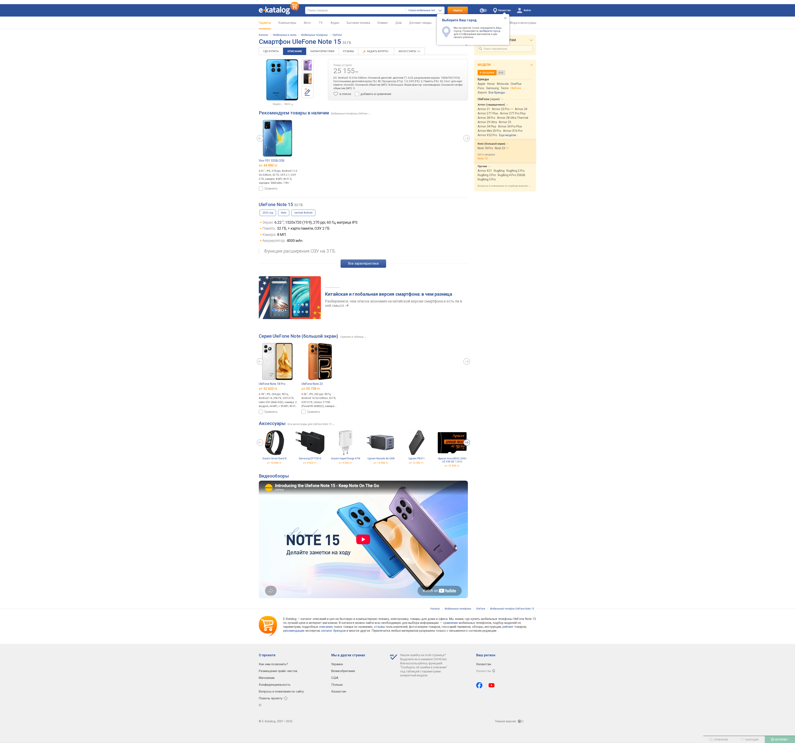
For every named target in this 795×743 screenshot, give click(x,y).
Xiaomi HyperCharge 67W (345, 458)
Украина (337, 664)
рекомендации (293, 631)
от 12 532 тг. (416, 462)
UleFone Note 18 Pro (272, 383)
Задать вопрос (378, 51)
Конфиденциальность (274, 685)
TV (320, 22)
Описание (294, 51)
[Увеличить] (282, 80)
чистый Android (303, 212)
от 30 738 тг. (311, 389)
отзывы (379, 627)
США (334, 678)
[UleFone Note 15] (307, 65)
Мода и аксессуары (523, 22)
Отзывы (348, 51)
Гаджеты (265, 22)
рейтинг (507, 627)
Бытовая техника (358, 22)
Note (283, 212)
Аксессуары (409, 51)
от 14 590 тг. (381, 462)
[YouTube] (492, 685)
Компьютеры (287, 22)
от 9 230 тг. (346, 462)
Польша (337, 685)
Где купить (271, 51)
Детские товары (420, 22)
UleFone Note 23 (312, 383)
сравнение (450, 623)
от (452, 465)
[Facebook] (479, 685)
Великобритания (343, 671)
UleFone (337, 35)
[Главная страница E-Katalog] (279, 10)
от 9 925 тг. (310, 462)
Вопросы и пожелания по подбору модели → (504, 186)
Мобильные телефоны (314, 35)
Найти (457, 10)
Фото (307, 22)
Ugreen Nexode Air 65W (381, 458)
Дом (398, 22)
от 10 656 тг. (274, 462)
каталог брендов (333, 631)
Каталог (263, 35)
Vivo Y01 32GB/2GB (271, 160)
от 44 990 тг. (268, 165)
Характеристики (322, 51)
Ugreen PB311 (416, 458)
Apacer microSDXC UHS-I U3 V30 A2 (452, 460)
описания (325, 627)
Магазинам (267, 678)
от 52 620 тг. (268, 389)
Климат (383, 22)
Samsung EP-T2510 (310, 458)
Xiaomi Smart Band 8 (274, 458)
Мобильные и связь (284, 35)
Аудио (335, 22)
